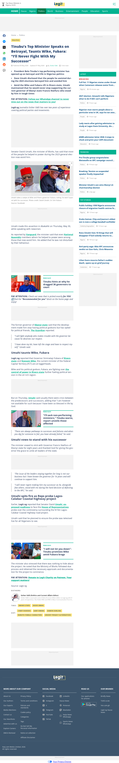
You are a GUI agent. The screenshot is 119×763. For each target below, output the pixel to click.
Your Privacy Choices (62, 761)
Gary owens (39, 611)
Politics (41, 11)
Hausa (23, 11)
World (50, 11)
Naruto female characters (30, 615)
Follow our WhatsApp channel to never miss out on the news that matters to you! (40, 100)
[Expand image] (70, 164)
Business (59, 11)
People (85, 11)
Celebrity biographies (87, 226)
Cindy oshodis (24, 611)
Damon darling (54, 611)
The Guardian (38, 330)
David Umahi (38, 605)
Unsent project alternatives (58, 615)
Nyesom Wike (28, 361)
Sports (105, 11)
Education (95, 11)
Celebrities (83, 267)
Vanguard (31, 234)
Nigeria (32, 11)
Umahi (31, 397)
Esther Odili (54, 66)
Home (14, 11)
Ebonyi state (41, 324)
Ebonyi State (24, 605)
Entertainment (72, 11)
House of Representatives (55, 507)
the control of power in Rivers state (40, 370)
